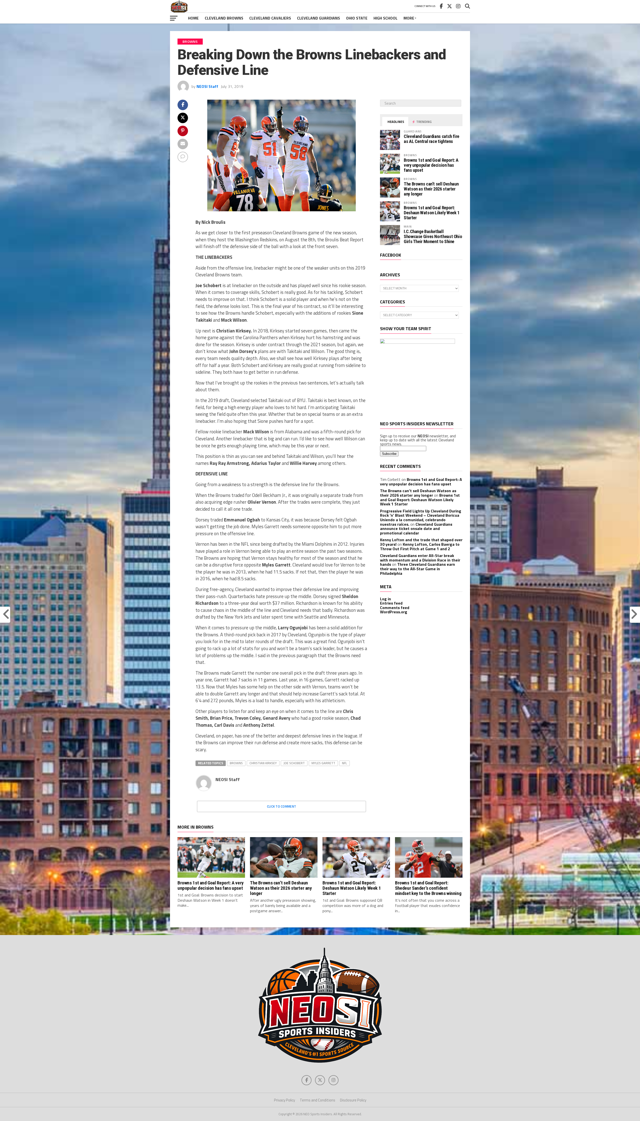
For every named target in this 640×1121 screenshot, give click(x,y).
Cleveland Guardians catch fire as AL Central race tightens (431, 139)
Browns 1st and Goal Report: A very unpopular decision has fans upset (431, 165)
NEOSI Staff (207, 86)
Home (193, 18)
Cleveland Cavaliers (270, 18)
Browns (236, 763)
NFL (344, 763)
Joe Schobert (294, 763)
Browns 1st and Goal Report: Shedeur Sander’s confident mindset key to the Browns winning (428, 888)
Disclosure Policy (353, 1100)
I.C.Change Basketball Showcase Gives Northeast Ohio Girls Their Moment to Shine (433, 236)
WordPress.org (393, 612)
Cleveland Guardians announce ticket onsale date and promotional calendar (416, 528)
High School (386, 18)
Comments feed (394, 608)
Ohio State (357, 18)
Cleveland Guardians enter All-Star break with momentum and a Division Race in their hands (420, 559)
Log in (385, 599)
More (409, 18)
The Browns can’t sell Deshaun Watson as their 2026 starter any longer (431, 189)
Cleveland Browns (224, 18)
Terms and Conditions (317, 1100)
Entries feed (391, 603)
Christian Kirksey (263, 763)
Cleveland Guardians (318, 18)
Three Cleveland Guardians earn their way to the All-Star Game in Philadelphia (417, 568)
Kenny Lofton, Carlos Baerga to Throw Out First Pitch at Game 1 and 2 (420, 546)
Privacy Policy (284, 1100)
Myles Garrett (323, 763)
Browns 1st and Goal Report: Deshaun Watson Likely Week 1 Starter (432, 212)
